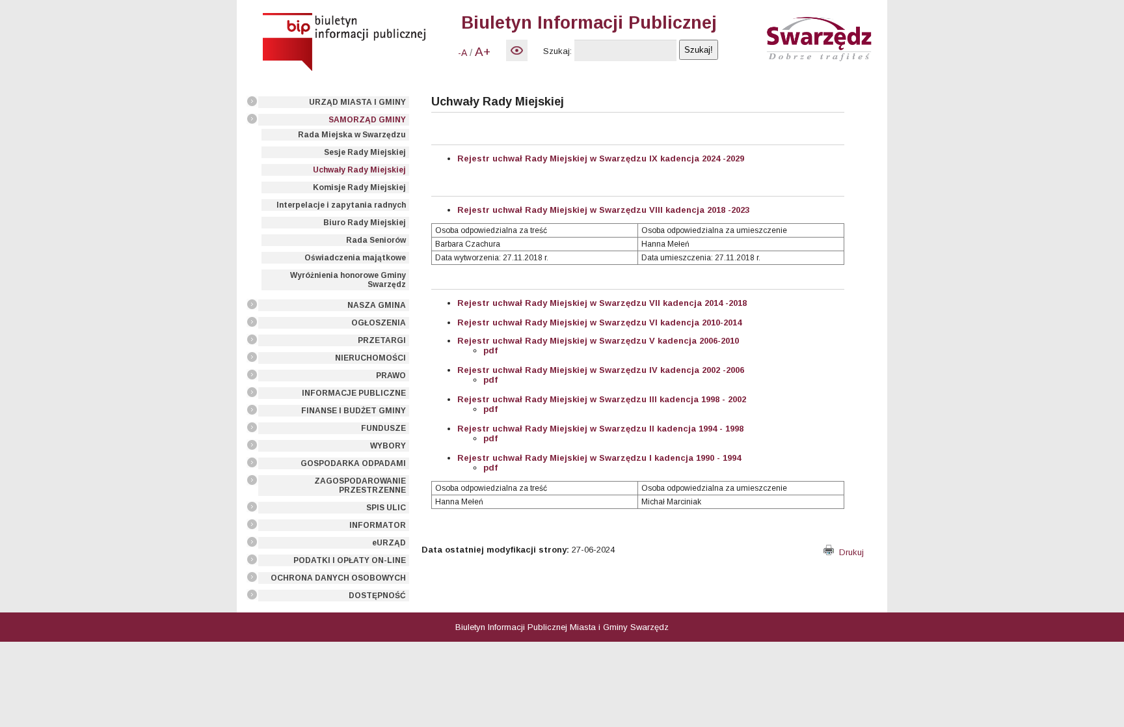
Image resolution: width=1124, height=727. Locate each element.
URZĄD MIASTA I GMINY (357, 102)
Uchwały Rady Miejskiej (359, 169)
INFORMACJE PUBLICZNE (354, 393)
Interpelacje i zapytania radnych (341, 205)
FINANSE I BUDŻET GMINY (353, 410)
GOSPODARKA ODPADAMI (353, 463)
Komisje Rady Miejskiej (359, 187)
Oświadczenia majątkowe (355, 257)
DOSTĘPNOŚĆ (377, 595)
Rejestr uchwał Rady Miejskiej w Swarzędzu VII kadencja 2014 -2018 (602, 303)
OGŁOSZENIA (378, 322)
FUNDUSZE (383, 428)
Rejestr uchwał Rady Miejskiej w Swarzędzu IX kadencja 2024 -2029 (600, 158)
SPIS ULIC (386, 507)
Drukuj (849, 552)
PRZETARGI (382, 340)
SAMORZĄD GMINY (367, 119)
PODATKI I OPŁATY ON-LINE (349, 560)
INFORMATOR (377, 525)
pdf (490, 350)
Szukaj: (557, 51)
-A (462, 53)
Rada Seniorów (376, 240)
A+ (482, 52)
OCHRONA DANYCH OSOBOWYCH (338, 578)
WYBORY (388, 445)
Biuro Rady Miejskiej (364, 222)
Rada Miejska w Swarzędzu (352, 134)
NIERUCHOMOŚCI (370, 358)
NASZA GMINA (376, 305)
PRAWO (391, 375)
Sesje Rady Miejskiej (365, 152)
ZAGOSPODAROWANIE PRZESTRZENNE (360, 485)
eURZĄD (389, 542)
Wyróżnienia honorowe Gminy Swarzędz (348, 280)
